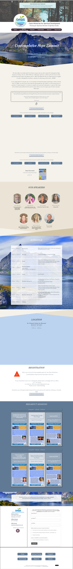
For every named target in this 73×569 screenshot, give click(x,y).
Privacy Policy (38, 566)
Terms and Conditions (45, 566)
